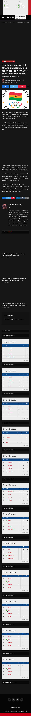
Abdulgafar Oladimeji (11, 80)
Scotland (10, 412)
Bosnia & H (11, 383)
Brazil (9, 406)
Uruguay (10, 552)
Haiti (9, 415)
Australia (8, 437)
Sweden (10, 497)
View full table (25, 360)
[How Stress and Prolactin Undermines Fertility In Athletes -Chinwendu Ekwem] (15, 293)
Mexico (10, 348)
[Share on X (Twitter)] (14, 86)
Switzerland (11, 380)
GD (23, 374)
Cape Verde (11, 555)
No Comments (6, 82)
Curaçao (10, 468)
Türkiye (7, 442)
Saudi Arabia (11, 558)
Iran (9, 523)
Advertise (21, 705)
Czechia (10, 354)
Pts (27, 374)
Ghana (9, 581)
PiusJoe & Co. (24, 711)
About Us (13, 705)
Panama (10, 587)
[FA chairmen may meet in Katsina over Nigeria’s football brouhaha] (15, 244)
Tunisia (10, 500)
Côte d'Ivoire (11, 471)
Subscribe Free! (15, 707)
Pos (3, 345)
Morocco (10, 409)
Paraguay (8, 439)
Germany (10, 462)
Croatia (10, 584)
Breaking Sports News (8, 61)
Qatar (9, 386)
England (10, 578)
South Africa (11, 357)
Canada (10, 377)
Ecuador (10, 465)
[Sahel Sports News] (16, 17)
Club (7, 345)
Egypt (9, 520)
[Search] (28, 17)
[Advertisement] (15, 41)
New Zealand (11, 529)
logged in (12, 319)
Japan (9, 494)
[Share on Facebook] (5, 86)
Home (3, 22)
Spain (9, 549)
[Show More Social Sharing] (27, 86)
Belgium (10, 526)
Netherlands (11, 491)
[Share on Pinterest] (22, 86)
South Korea (11, 351)
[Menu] (3, 17)
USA (7, 435)
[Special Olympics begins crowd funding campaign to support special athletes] (15, 268)
